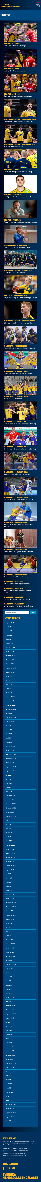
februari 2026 (10, 647)
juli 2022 (9, 824)
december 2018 (10, 1001)
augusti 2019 (10, 968)
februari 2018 (10, 1043)
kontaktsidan (12, 1145)
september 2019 (11, 964)
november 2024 (11, 709)
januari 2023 (10, 800)
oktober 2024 (10, 713)
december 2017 (10, 1051)
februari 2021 (10, 894)
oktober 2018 (10, 1010)
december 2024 (11, 705)
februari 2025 (10, 697)
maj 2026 (9, 635)
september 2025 (11, 668)
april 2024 (9, 738)
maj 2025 (9, 684)
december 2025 (11, 656)
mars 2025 (9, 693)
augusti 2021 (10, 870)
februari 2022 (10, 845)
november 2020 (11, 907)
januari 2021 (10, 898)
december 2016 (10, 1100)
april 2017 (9, 1084)
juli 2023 (9, 775)
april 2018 (9, 1034)
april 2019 (9, 985)
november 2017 (10, 1055)
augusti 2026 (10, 623)
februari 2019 (10, 993)
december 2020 (11, 903)
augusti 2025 (10, 672)
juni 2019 (9, 977)
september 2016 (11, 1113)
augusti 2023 (10, 771)
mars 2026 (9, 643)
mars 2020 (9, 940)
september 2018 (11, 1014)
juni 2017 (9, 1076)
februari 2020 (10, 944)
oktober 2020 (10, 911)
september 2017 (11, 1063)
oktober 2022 (10, 812)
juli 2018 (8, 1022)
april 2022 (9, 837)
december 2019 (10, 952)
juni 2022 (9, 828)
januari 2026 (10, 651)
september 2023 (11, 767)
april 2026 (9, 639)
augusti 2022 (10, 820)
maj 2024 (9, 734)
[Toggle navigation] (37, 5)
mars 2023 (9, 791)
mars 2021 (9, 890)
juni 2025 (9, 680)
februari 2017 (10, 1092)
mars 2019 (9, 989)
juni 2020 (9, 927)
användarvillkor (11, 1159)
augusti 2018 (10, 1018)
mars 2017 (9, 1088)
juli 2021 (8, 874)
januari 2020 (10, 948)
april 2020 (9, 936)
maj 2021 (9, 882)
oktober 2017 (10, 1059)
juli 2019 (8, 973)
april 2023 (9, 787)
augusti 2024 (10, 721)
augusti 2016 (10, 1117)
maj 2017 (8, 1080)
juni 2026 (9, 631)
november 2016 (11, 1104)
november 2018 (11, 1006)
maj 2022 (9, 833)
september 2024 (11, 717)
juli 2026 (9, 627)
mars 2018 (9, 1038)
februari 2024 (10, 746)
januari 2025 (10, 701)
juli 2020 (9, 923)
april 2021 (9, 886)
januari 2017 (10, 1096)
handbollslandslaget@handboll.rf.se (16, 1155)
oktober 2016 (10, 1108)
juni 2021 (9, 878)
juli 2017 (8, 1071)
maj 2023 (9, 783)
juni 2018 (9, 1026)
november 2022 (11, 808)
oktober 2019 (10, 960)
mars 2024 (9, 742)
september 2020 (11, 915)
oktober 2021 (10, 861)
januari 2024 (10, 750)
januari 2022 (10, 849)
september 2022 (11, 816)
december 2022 (11, 804)
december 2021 (10, 853)
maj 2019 (9, 981)
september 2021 (11, 866)
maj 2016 (9, 1121)
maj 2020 (9, 931)
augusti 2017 (10, 1067)
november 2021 (11, 857)
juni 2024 (9, 730)
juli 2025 (9, 676)
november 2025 (11, 660)
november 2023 (11, 758)
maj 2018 (9, 1030)
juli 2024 (9, 726)
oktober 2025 (10, 664)
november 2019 (11, 956)
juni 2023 (9, 779)
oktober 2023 (10, 763)
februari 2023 (10, 796)
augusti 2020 (10, 919)
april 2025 (9, 688)
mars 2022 (9, 841)
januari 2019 (10, 997)
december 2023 (11, 754)
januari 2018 (10, 1047)
